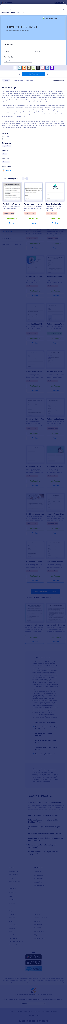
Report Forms (7, 146)
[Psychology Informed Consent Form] (12, 192)
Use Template (33, 74)
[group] (12, 205)
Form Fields (29, 80)
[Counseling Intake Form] (55, 192)
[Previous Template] (19, 74)
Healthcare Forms (16, 9)
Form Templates (5, 9)
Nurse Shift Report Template (12, 12)
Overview (6, 80)
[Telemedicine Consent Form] (33, 192)
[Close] (64, 3)
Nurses (5, 154)
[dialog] (33, 512)
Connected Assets (18, 80)
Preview (12, 223)
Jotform (8, 170)
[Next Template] (48, 74)
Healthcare (6, 162)
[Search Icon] (64, 9)
